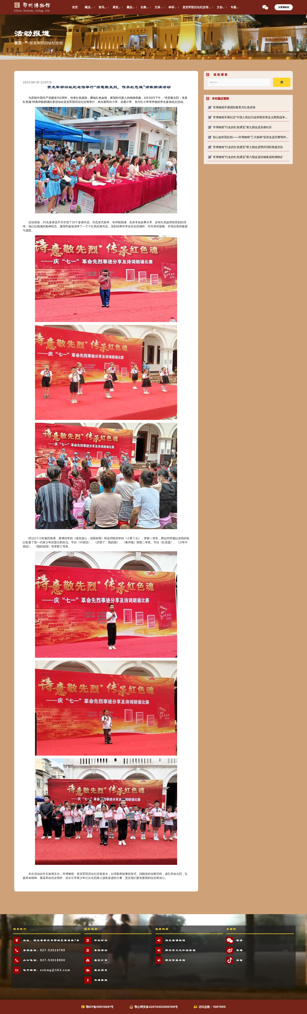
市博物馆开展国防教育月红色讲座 (234, 107)
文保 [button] (157, 7)
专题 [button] (233, 7)
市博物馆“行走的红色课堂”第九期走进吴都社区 (242, 127)
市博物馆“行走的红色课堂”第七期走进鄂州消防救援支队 (248, 147)
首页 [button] (75, 7)
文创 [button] (219, 7)
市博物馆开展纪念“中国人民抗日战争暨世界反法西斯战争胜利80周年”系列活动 (250, 117)
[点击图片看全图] (109, 160)
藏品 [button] (129, 7)
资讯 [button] (101, 7)
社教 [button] (143, 7)
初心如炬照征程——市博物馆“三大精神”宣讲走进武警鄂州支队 (250, 137)
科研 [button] (171, 7)
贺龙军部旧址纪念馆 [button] (195, 7)
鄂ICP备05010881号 (100, 1007)
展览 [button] (115, 7)
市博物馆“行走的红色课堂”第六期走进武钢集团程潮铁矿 (248, 157)
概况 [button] (87, 7)
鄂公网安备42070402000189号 (156, 1007)
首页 (18, 42)
